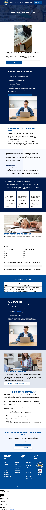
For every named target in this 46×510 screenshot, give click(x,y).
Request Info (7, 457)
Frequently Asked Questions (18, 467)
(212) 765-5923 (28, 476)
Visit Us (23, 457)
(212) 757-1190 (28, 469)
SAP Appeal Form (18, 311)
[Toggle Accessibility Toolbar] (2, 490)
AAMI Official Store (7, 476)
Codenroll (12, 509)
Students (6, 472)
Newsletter (6, 474)
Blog (16, 464)
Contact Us (17, 462)
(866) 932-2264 (28, 472)
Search (27, 480)
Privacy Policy (17, 470)
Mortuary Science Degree (7, 469)
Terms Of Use (17, 472)
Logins (5, 466)
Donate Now (7, 479)
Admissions (6, 464)
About (5, 462)
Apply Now (36, 457)
